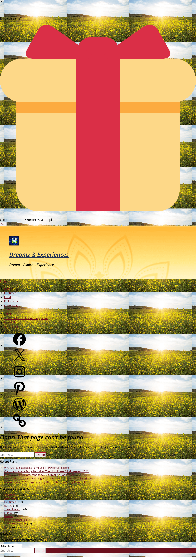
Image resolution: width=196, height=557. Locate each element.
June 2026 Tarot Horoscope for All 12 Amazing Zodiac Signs (40, 475)
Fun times (10, 502)
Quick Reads (11, 498)
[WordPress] (19, 411)
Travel (8, 310)
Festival (8, 516)
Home (8, 289)
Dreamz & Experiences (39, 254)
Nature (8, 505)
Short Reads (12, 305)
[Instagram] (19, 378)
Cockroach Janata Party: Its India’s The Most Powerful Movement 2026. (46, 471)
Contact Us (11, 326)
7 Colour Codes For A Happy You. (26, 318)
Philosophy (11, 301)
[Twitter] (19, 362)
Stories (8, 512)
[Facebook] (19, 346)
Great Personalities (15, 520)
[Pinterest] (19, 394)
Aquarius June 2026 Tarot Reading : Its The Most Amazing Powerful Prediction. (51, 482)
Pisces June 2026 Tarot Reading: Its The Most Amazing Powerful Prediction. (49, 478)
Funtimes (10, 293)
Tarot (7, 314)
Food (7, 297)
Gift (3, 224)
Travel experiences (15, 523)
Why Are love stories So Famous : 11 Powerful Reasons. (37, 468)
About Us (10, 322)
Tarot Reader (12, 509)
